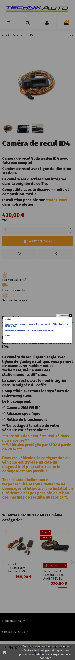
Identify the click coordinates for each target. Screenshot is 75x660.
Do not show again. (64, 315)
